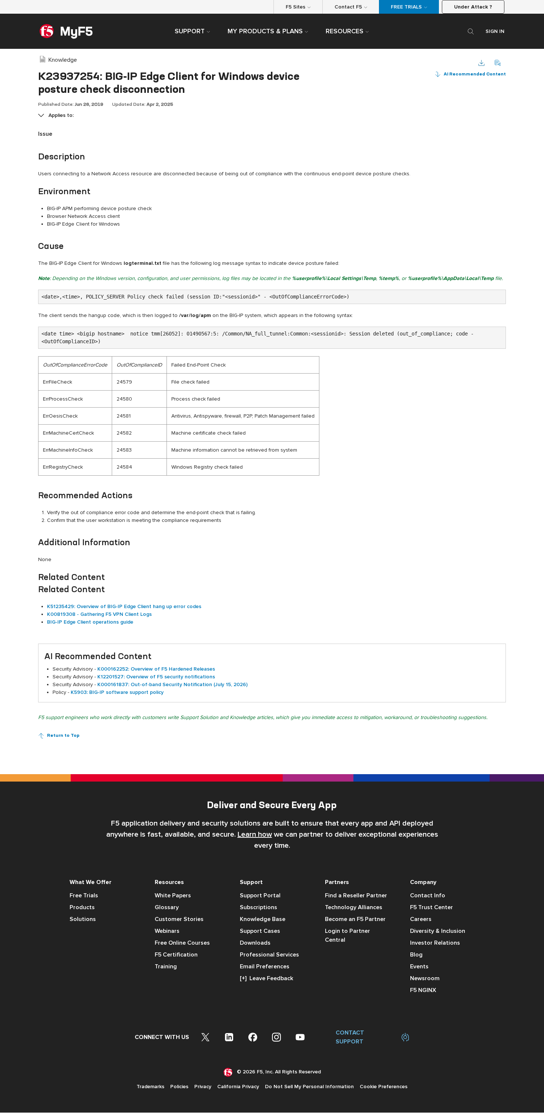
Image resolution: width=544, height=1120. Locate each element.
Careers (420, 919)
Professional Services (269, 954)
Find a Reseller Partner (356, 895)
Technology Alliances (353, 907)
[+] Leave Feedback (266, 978)
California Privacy (238, 1086)
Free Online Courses (182, 943)
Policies (179, 1086)
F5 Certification (176, 954)
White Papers (173, 895)
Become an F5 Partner (355, 919)
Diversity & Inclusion (437, 931)
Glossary (167, 907)
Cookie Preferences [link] (383, 1086)
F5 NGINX (423, 990)
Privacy (202, 1086)
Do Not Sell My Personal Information (309, 1086)
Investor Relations (435, 943)
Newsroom (425, 978)
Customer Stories (179, 919)
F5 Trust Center (431, 907)
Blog (416, 954)
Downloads (255, 943)
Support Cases (260, 931)
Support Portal (260, 895)
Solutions (83, 919)
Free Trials (84, 895)
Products (82, 907)
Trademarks (150, 1086)
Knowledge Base (262, 919)
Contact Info (427, 895)
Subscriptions (258, 907)
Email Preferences (264, 966)
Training (166, 966)
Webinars (167, 931)
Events (419, 966)
